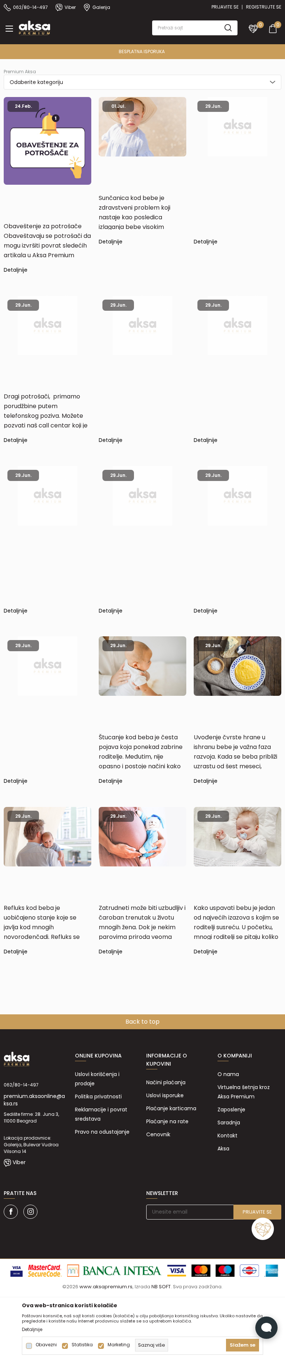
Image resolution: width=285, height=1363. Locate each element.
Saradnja (228, 1122)
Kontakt (227, 1135)
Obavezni (46, 1345)
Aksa (223, 1148)
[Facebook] (10, 1211)
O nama (228, 1074)
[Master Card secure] (45, 1270)
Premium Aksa (20, 71)
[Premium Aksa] (34, 27)
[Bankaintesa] (114, 1270)
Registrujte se (263, 7)
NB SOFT (161, 1286)
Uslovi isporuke (165, 1095)
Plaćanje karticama (171, 1108)
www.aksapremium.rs (105, 1286)
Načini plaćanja (166, 1082)
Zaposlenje (231, 1109)
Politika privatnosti (98, 1096)
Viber (19, 1162)
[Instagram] (30, 1211)
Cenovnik (158, 1134)
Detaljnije (15, 271)
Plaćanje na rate (167, 1121)
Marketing (119, 1345)
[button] (195, 27)
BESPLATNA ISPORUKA (142, 51)
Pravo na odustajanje (102, 1132)
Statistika (82, 1345)
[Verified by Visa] (16, 1270)
